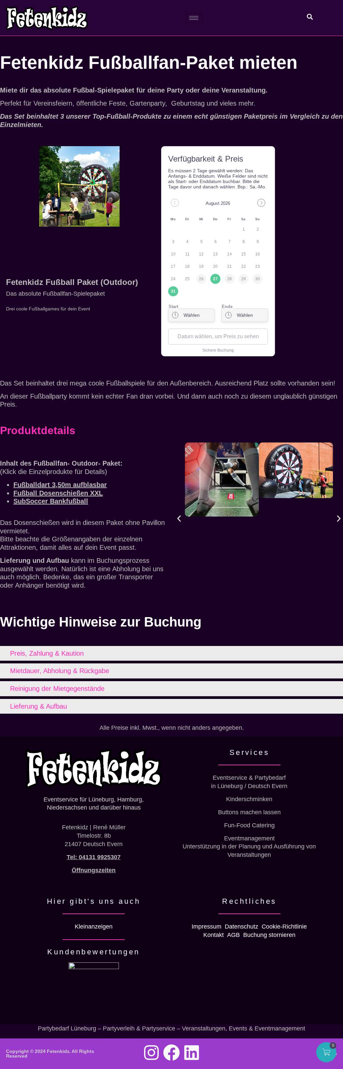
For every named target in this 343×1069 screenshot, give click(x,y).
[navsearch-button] (306, 17)
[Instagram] (151, 1052)
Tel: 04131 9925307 (94, 857)
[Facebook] (171, 1052)
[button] (179, 518)
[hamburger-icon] (193, 18)
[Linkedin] (191, 1052)
